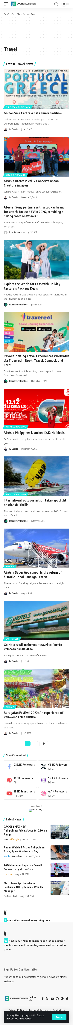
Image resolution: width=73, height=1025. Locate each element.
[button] (59, 1017)
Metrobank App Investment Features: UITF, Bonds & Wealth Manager (23, 887)
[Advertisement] (20, 30)
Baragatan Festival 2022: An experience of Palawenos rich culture (33, 715)
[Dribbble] (54, 793)
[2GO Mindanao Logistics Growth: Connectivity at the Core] (60, 870)
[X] (54, 766)
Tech (15, 896)
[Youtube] (20, 793)
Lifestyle (14, 839)
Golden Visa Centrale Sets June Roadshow (33, 113)
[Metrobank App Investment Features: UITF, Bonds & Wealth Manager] (60, 888)
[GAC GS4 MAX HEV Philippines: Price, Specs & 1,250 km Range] (60, 832)
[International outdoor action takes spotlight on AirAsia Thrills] (36, 476)
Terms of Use (24, 1018)
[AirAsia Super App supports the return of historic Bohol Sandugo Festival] (36, 548)
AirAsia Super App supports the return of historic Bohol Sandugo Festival (33, 574)
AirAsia (10, 566)
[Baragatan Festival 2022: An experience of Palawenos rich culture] (36, 688)
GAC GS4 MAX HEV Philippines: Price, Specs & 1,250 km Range (25, 830)
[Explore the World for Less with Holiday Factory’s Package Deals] (36, 259)
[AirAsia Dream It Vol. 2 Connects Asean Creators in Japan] (36, 157)
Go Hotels (12, 639)
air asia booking (16, 427)
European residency (18, 107)
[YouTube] (52, 998)
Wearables (17, 856)
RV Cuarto (13, 129)
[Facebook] (20, 766)
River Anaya (14, 232)
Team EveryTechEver (18, 304)
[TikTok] (67, 998)
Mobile (7, 856)
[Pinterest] (20, 780)
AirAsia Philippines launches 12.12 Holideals (34, 433)
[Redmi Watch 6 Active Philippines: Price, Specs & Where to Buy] (60, 852)
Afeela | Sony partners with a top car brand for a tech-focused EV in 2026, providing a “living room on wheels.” (34, 211)
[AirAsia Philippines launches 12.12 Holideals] (36, 408)
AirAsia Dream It (15, 175)
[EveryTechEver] (23, 4)
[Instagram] (54, 780)
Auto (6, 839)
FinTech (7, 896)
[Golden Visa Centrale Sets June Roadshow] (36, 89)
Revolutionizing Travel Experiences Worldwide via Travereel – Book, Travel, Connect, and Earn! (36, 360)
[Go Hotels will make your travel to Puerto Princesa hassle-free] (36, 620)
